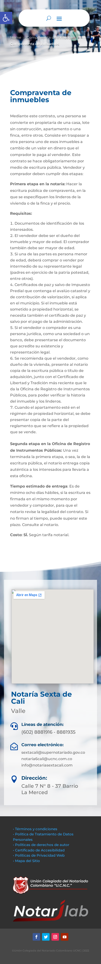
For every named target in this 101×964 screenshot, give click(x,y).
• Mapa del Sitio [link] (27, 861)
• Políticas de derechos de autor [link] (41, 844)
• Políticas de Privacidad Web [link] (39, 855)
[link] (6, 18)
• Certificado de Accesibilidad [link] (39, 850)
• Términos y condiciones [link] (35, 829)
